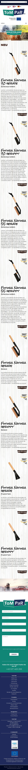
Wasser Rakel (14, 704)
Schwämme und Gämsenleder (14, 703)
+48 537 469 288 (14, 669)
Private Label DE (14, 686)
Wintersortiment (14, 708)
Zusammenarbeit (14, 685)
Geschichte (14, 681)
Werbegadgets (14, 706)
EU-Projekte (14, 688)
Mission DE (14, 678)
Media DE (14, 694)
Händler (14, 690)
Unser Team (14, 679)
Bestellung (22, 114)
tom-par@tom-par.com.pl (15, 725)
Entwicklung (14, 683)
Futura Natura (14, 715)
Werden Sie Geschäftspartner (14, 692)
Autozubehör (14, 699)
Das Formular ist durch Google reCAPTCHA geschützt (14, 649)
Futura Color (14, 714)
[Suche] (26, 2)
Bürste (14, 701)
